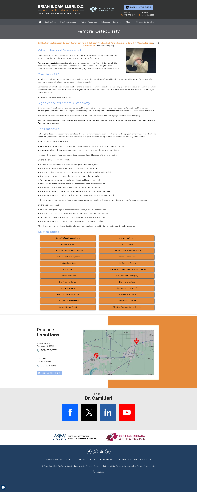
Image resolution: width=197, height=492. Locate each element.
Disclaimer (60, 459)
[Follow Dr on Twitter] (95, 451)
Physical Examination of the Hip (127, 307)
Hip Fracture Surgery (68, 282)
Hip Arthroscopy (68, 288)
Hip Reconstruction (127, 294)
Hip (156, 43)
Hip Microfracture (127, 282)
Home (39, 21)
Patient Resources (89, 22)
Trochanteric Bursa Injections (68, 257)
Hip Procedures (89, 46)
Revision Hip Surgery (127, 238)
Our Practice (50, 22)
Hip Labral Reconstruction (127, 301)
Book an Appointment (140, 7)
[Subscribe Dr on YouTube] (101, 451)
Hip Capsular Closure (127, 263)
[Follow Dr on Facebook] (89, 451)
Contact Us (122, 459)
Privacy (72, 459)
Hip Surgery (68, 269)
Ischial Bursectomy (127, 257)
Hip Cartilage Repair (68, 263)
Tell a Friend (107, 459)
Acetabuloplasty (68, 244)
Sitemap (82, 459)
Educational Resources (111, 22)
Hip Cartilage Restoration (68, 294)
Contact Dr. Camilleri (145, 22)
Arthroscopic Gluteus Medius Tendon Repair (127, 269)
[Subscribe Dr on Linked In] (108, 451)
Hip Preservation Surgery (127, 276)
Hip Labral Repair (68, 276)
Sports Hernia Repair (68, 307)
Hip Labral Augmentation (68, 301)
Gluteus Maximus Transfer (127, 288)
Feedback (94, 459)
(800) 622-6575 (148, 15)
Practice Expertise (68, 22)
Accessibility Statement (140, 459)
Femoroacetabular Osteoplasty (127, 250)
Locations (48, 332)
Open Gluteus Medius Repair (68, 238)
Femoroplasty (127, 244)
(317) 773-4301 (129, 15)
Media (129, 22)
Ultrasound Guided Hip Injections (68, 250)
